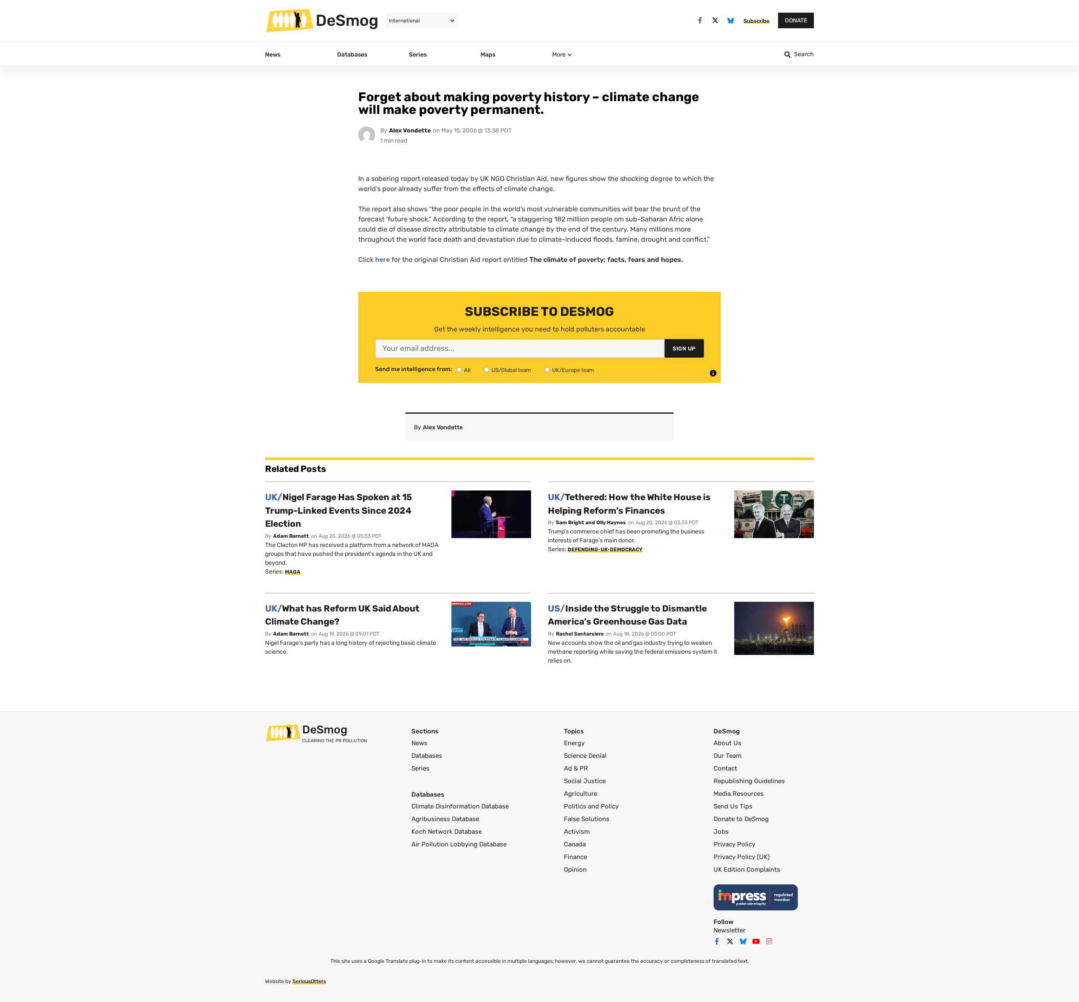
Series (420, 768)
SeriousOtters (309, 981)
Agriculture (580, 793)
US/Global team (511, 370)
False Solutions (586, 819)
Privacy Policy (734, 844)
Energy (574, 743)
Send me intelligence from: (413, 369)
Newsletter (730, 930)
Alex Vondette (410, 130)
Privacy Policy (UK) (742, 857)
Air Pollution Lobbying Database (459, 844)
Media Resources (739, 793)
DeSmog (347, 20)
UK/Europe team (573, 370)
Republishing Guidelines (749, 781)
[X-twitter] (715, 20)
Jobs (721, 831)
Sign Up (684, 348)
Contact (725, 768)
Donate (796, 20)
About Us (727, 743)
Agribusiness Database (445, 819)
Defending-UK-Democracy (605, 549)
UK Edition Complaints (747, 869)
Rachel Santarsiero (580, 634)
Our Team (727, 756)
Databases (426, 756)
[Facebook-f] (699, 20)
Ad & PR (576, 768)
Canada (575, 844)
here (382, 260)
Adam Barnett (291, 536)
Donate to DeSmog (741, 819)
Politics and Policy (591, 806)
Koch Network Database (446, 831)
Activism (577, 831)
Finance (575, 857)
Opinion (575, 869)
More (559, 54)
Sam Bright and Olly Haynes (591, 522)
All (467, 370)
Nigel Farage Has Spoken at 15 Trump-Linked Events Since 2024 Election (338, 510)
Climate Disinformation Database (460, 806)
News (419, 743)
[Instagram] (769, 941)
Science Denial (585, 756)
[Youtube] (756, 941)
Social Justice (585, 781)
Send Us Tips (733, 806)
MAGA (293, 572)
